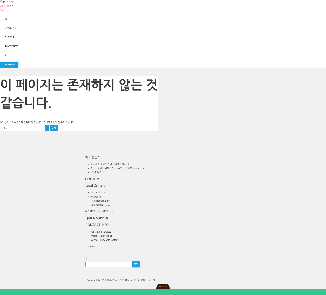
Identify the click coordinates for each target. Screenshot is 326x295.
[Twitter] (90, 179)
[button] (9, 65)
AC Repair (95, 197)
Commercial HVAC (100, 205)
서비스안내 (10, 28)
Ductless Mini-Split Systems (104, 240)
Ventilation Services (100, 232)
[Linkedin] (98, 179)
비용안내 (9, 37)
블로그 (8, 55)
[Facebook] (86, 179)
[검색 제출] (47, 128)
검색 (87, 259)
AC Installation (98, 192)
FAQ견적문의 (11, 46)
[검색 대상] (25, 128)
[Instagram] (94, 179)
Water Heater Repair (101, 236)
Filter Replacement (100, 201)
